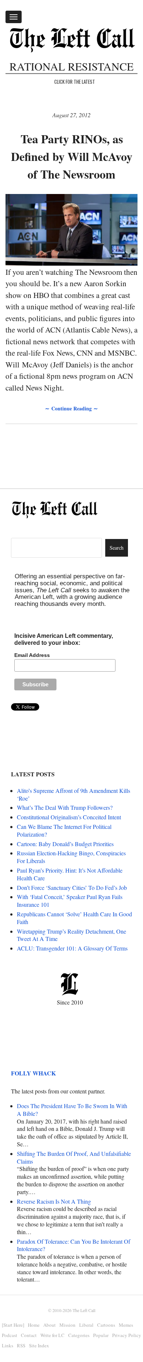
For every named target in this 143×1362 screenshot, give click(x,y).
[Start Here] (13, 1325)
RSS (21, 1345)
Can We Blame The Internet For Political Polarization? (64, 830)
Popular (101, 1335)
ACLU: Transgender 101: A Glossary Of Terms (72, 948)
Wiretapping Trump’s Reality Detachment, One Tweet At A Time (71, 935)
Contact (29, 1335)
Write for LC (52, 1335)
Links (7, 1345)
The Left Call (84, 1310)
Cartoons (106, 1325)
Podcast (9, 1335)
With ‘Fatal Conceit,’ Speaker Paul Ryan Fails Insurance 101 (69, 900)
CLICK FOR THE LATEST (74, 81)
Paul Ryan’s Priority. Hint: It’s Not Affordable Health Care (69, 874)
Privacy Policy (126, 1335)
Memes (126, 1325)
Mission (67, 1325)
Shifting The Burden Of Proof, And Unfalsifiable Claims (74, 1157)
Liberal (86, 1325)
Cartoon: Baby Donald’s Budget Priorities (65, 844)
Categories (78, 1335)
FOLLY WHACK (33, 1073)
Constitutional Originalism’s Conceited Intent (69, 817)
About (49, 1325)
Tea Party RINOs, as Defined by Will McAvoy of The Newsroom (71, 156)
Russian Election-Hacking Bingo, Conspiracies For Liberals (71, 857)
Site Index (39, 1345)
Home (34, 1325)
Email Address (32, 655)
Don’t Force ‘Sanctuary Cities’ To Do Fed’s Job (72, 887)
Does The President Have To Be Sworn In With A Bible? (72, 1109)
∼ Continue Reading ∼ (71, 408)
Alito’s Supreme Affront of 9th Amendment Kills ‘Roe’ (73, 794)
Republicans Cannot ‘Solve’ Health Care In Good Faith (74, 918)
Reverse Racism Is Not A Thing (54, 1201)
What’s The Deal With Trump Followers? (65, 807)
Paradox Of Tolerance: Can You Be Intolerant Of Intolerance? (73, 1245)
